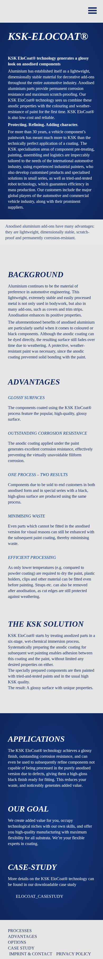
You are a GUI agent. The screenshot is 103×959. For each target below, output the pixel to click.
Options (17, 942)
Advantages (22, 936)
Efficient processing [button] (32, 557)
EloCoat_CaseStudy (39, 896)
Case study (21, 948)
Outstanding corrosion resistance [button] (47, 433)
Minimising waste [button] (26, 516)
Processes (20, 930)
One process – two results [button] (38, 474)
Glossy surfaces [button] (26, 397)
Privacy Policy (73, 954)
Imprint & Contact (30, 954)
